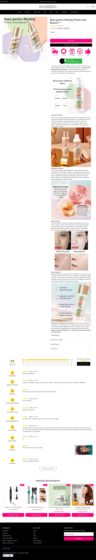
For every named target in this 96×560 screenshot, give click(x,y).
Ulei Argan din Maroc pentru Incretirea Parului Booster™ (82, 508)
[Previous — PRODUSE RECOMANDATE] (4, 501)
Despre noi (5, 531)
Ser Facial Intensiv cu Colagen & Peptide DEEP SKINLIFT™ (19, 554)
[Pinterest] (4, 2)
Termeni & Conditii (7, 538)
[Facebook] (1, 2)
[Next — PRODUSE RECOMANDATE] (91, 501)
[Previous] (25, 2)
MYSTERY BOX (74, 12)
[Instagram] (3, 2)
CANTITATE (54, 348)
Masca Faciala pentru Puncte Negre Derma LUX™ (59, 508)
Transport (5, 533)
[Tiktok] (6, 2)
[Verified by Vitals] (17, 556)
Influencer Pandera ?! (8, 543)
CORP (56, 12)
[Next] (71, 2)
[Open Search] (87, 6)
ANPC (35, 531)
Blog (34, 535)
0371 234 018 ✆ (37, 543)
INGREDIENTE (55, 335)
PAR (51, 12)
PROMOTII (64, 12)
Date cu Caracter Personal (9, 540)
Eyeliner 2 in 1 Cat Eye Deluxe (13, 507)
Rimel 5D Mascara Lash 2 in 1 (36, 507)
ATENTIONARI (55, 344)
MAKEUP (27, 12)
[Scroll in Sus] (93, 555)
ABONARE (79, 538)
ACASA (19, 12)
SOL (34, 533)
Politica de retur (6, 535)
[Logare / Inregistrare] (90, 6)
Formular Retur (37, 540)
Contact (35, 538)
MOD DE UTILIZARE (56, 339)
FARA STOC (71, 40)
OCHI (44, 12)
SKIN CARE (37, 12)
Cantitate (52, 32)
